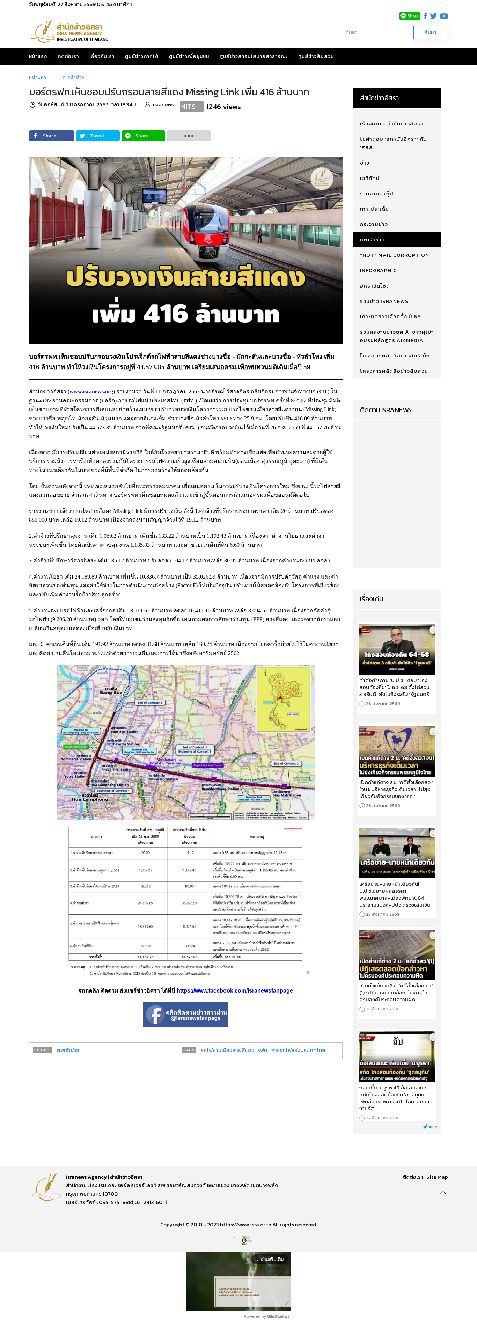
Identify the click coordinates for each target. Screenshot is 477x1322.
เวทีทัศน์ (370, 178)
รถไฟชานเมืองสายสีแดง (227, 1050)
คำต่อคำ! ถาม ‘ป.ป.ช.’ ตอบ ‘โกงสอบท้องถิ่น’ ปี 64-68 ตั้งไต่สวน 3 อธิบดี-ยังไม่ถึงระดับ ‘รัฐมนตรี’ (395, 687)
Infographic (378, 270)
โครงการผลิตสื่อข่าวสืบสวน (394, 371)
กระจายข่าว (374, 224)
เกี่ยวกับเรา (102, 56)
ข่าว (364, 163)
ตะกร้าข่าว (74, 77)
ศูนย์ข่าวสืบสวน (316, 56)
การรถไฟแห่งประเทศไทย (298, 1050)
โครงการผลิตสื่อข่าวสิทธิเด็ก (395, 355)
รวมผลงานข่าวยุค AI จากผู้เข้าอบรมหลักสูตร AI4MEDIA (397, 336)
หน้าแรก (38, 56)
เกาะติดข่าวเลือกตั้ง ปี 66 (390, 316)
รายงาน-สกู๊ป (377, 193)
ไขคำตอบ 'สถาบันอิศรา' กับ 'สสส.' (393, 143)
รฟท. (262, 1050)
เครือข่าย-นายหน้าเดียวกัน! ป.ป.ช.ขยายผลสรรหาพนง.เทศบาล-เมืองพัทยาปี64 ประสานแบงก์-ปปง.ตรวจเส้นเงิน (394, 894)
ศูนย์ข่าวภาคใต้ (142, 56)
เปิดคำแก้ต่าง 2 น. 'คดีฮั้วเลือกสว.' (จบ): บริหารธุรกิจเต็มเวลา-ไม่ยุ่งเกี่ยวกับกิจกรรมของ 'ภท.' (396, 789)
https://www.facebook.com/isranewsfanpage (235, 991)
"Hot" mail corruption (394, 255)
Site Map (437, 1177)
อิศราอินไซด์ (375, 286)
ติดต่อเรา (68, 56)
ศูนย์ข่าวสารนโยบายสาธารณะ (254, 56)
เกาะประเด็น (374, 209)
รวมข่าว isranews (384, 301)
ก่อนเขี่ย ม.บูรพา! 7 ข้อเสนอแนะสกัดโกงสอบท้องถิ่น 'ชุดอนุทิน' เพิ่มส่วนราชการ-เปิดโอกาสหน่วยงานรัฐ (396, 1098)
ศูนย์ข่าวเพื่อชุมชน (189, 56)
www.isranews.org (91, 391)
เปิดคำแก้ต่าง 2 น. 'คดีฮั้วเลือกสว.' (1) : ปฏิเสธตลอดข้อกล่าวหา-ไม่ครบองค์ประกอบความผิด (396, 992)
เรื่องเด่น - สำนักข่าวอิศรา (391, 123)
